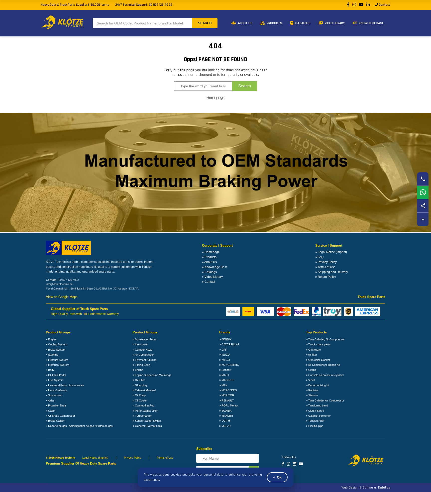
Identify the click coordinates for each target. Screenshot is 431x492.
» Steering (52, 354)
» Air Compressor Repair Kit (323, 364)
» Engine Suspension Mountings (152, 375)
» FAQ (319, 257)
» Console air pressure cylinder (325, 375)
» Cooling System (56, 344)
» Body (50, 369)
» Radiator (312, 390)
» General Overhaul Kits (147, 425)
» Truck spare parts (318, 344)
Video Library (334, 23)
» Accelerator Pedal (144, 339)
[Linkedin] (294, 464)
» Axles (50, 400)
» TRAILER (226, 415)
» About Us (209, 262)
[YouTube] (361, 4)
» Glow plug (140, 385)
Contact (384, 5)
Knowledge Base (371, 23)
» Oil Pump (139, 395)
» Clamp (311, 369)
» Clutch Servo (315, 410)
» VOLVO (225, 425)
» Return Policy (325, 277)
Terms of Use (165, 457)
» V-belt (310, 380)
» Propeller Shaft (56, 405)
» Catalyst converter (318, 415)
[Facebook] (348, 4)
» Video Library (212, 277)
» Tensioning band (317, 405)
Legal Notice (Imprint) (95, 457)
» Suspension (54, 395)
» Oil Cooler (140, 400)
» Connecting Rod (143, 405)
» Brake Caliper (55, 420)
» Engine (51, 339)
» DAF (223, 349)
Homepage (215, 98)
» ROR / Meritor (228, 405)
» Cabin (50, 410)
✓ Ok (277, 477)
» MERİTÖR (226, 395)
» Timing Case (141, 364)
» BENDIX (225, 339)
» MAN (223, 385)
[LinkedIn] (368, 4)
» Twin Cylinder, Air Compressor (325, 339)
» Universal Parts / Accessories (65, 385)
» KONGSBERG (229, 364)
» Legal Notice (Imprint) (331, 252)
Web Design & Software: (365, 488)
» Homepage (211, 252)
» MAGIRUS (226, 380)
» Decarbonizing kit (317, 385)
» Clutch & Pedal (56, 375)
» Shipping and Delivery (331, 272)
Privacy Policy (132, 457)
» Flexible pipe (314, 425)
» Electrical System (57, 364)
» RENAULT (226, 400)
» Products (209, 257)
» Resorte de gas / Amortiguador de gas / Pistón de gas (79, 425)
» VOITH (224, 420)
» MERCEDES (228, 390)
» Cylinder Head (142, 349)
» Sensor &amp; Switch (147, 420)
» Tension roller (315, 420)
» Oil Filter (139, 380)
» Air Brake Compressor (60, 415)
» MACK (224, 375)
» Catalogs (209, 272)
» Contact (208, 282)
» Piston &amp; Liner (145, 410)
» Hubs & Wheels (56, 390)
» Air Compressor (143, 354)
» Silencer (312, 395)
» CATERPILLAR (229, 344)
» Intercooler (140, 344)
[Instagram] (354, 4)
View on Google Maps (62, 297)
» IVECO (224, 359)
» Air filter (311, 354)
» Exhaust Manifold (144, 390)
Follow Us (289, 457)
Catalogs (303, 23)
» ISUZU (224, 354)
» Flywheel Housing (144, 359)
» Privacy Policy (326, 262)
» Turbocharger (142, 415)
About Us (244, 23)
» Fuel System (54, 380)
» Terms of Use (325, 267)
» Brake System (55, 349)
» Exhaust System (57, 359)
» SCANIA (225, 410)
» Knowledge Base (215, 267)
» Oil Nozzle (313, 349)
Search (205, 23)
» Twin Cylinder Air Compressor (325, 400)
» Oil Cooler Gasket (318, 359)
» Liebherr (225, 369)
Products (274, 23)
